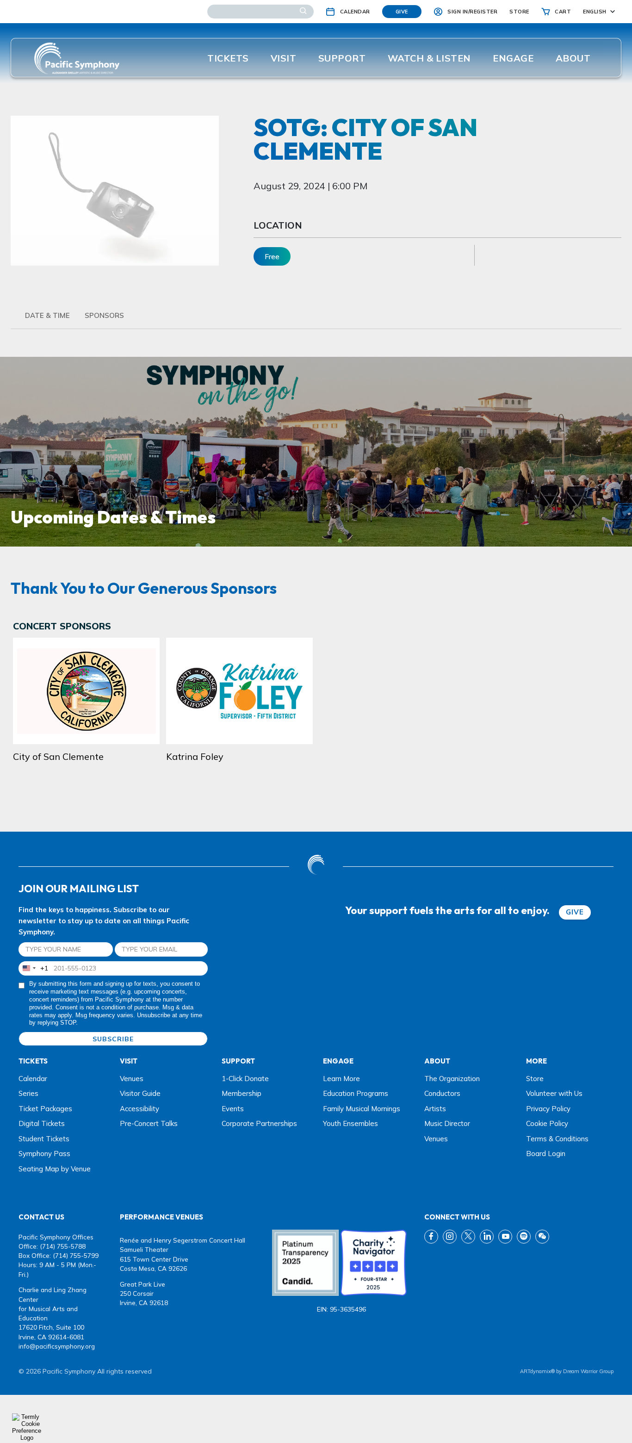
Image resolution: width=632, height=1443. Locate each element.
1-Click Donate (245, 1078)
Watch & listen (429, 58)
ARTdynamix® (537, 1371)
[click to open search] (303, 12)
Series (28, 1093)
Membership (241, 1093)
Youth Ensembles (350, 1123)
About (573, 58)
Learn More (341, 1078)
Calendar (33, 1078)
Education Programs (355, 1093)
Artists (435, 1108)
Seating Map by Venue (55, 1168)
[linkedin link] (487, 1237)
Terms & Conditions (557, 1138)
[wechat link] (542, 1237)
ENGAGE (513, 58)
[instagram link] (450, 1237)
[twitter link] (468, 1237)
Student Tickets (44, 1138)
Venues (131, 1078)
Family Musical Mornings (361, 1108)
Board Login (545, 1153)
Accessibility (139, 1108)
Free (272, 256)
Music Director (447, 1123)
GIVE (575, 912)
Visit (284, 58)
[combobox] (33, 968)
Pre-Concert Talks (149, 1123)
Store (535, 1078)
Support (342, 58)
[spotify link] (524, 1237)
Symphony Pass (44, 1153)
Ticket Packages (45, 1108)
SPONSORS (104, 315)
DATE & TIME (47, 315)
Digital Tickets (42, 1123)
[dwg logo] (316, 866)
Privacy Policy (548, 1108)
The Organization (452, 1078)
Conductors (442, 1093)
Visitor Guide (140, 1093)
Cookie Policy (547, 1123)
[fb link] (431, 1237)
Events (233, 1108)
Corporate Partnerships (259, 1123)
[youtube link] (505, 1237)
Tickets (228, 58)
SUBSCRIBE (113, 1039)
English (595, 11)
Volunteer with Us (554, 1093)
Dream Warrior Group (588, 1371)
